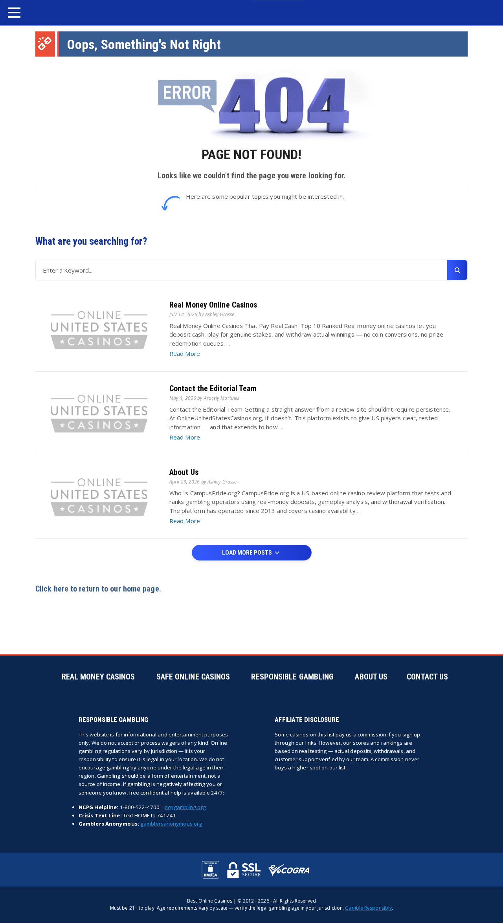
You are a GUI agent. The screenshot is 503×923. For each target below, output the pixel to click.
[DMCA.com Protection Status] (210, 870)
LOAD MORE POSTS (247, 552)
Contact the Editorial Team (213, 388)
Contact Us (427, 676)
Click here (51, 588)
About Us (183, 472)
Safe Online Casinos (193, 676)
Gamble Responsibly (368, 908)
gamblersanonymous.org (171, 823)
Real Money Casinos (98, 676)
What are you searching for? (91, 241)
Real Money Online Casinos (213, 304)
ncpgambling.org (185, 807)
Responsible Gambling (292, 676)
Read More (184, 353)
